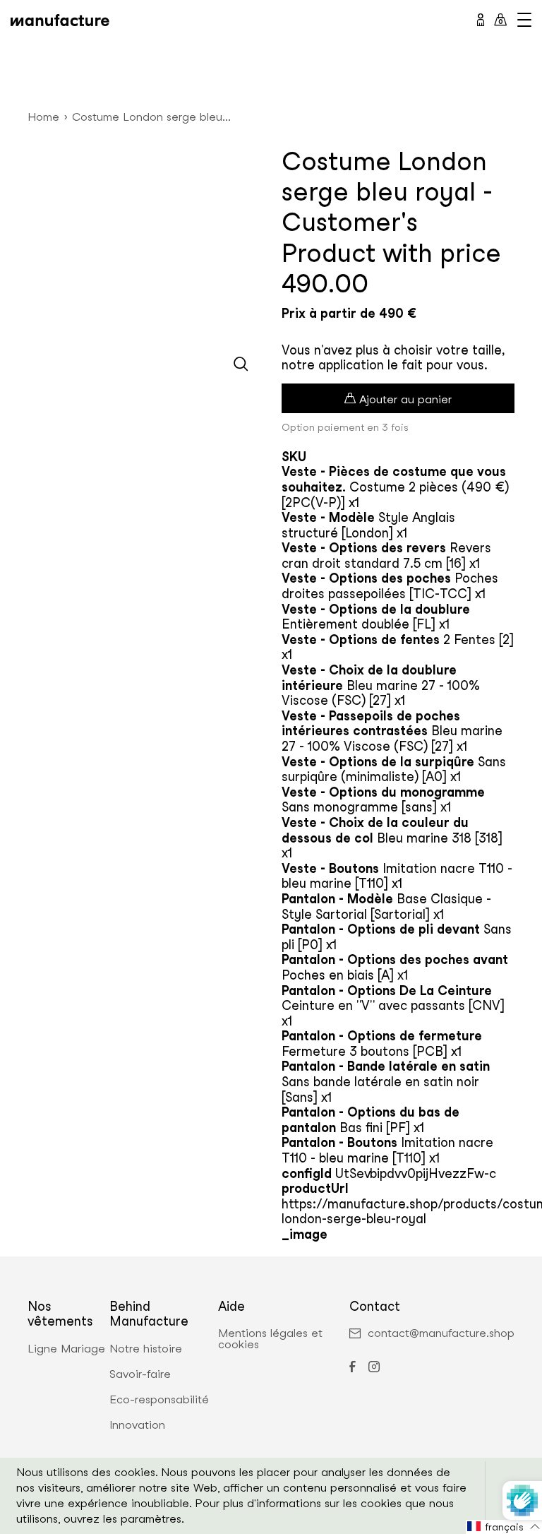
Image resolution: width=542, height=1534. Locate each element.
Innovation (137, 1425)
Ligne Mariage (66, 1349)
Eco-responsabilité (159, 1399)
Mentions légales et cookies (270, 1339)
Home (43, 117)
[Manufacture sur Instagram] (374, 1368)
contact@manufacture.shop (441, 1333)
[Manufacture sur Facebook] (352, 1368)
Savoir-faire (140, 1374)
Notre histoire (145, 1349)
